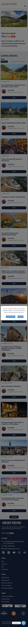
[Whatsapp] (24, 623)
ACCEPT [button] (20, 316)
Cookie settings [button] (10, 316)
